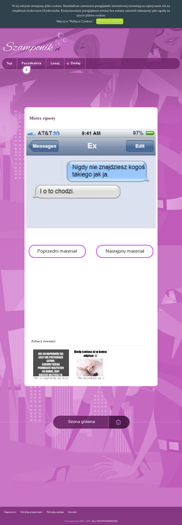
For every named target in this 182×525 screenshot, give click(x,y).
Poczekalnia (31, 65)
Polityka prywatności (31, 512)
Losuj (55, 63)
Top (9, 63)
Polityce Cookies (81, 21)
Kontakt (72, 512)
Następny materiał (124, 251)
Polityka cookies (55, 512)
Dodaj (75, 63)
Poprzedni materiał (57, 251)
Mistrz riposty (42, 118)
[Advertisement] (91, 89)
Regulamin (10, 512)
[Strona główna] (35, 53)
